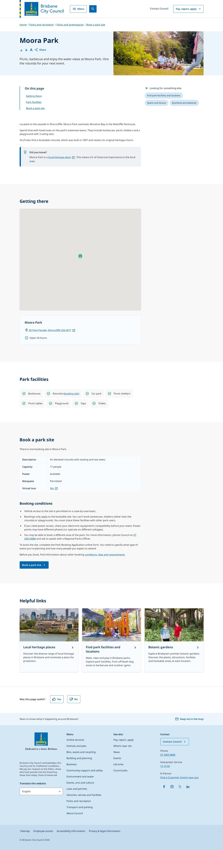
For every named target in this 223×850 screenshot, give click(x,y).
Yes (52, 488)
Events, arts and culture (80, 782)
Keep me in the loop (192, 719)
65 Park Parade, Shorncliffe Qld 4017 (49, 330)
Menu (80, 9)
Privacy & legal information (104, 831)
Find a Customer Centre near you (179, 777)
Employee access (43, 831)
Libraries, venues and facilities (84, 795)
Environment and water (80, 776)
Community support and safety (85, 770)
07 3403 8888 (167, 754)
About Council (75, 813)
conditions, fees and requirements (105, 554)
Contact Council (159, 8)
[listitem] (164, 95)
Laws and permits (77, 788)
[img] (24, 393)
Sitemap (25, 831)
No (76, 699)
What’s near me (122, 746)
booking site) (71, 393)
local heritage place (59, 157)
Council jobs (120, 770)
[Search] (93, 9)
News (116, 752)
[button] (40, 50)
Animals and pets (76, 746)
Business (72, 764)
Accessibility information (71, 831)
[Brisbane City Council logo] (42, 9)
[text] (34, 393)
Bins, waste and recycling (81, 752)
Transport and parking (80, 807)
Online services (75, 739)
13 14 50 (165, 766)
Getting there (34, 96)
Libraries (118, 764)
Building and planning (79, 758)
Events (117, 758)
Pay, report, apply (186, 9)
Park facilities (34, 102)
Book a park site (35, 108)
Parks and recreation (79, 801)
